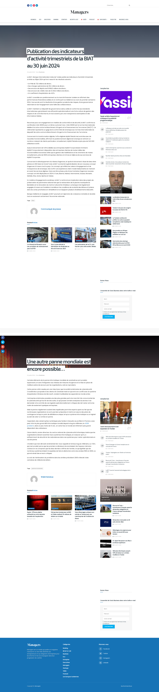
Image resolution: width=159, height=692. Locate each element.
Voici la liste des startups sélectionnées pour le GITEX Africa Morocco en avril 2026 (121, 243)
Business (33, 19)
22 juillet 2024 (31, 72)
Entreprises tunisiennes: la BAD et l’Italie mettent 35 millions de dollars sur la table (61, 514)
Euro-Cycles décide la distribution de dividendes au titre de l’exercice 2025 (60, 246)
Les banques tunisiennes (71, 677)
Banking (56, 19)
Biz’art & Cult (74, 19)
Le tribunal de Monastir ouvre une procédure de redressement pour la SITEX (37, 246)
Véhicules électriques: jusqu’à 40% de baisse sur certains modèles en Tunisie (121, 553)
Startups (64, 19)
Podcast (92, 19)
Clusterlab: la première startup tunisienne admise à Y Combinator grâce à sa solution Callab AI (117, 139)
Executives (47, 19)
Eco (40, 19)
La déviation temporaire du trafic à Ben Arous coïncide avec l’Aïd (122, 199)
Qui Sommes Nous (126, 686)
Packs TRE (113, 19)
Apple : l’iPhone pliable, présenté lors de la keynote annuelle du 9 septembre (36, 514)
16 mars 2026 (31, 251)
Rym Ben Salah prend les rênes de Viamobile (118, 156)
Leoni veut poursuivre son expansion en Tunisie (109, 427)
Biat (33, 200)
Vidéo (84, 19)
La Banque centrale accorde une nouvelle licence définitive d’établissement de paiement (117, 130)
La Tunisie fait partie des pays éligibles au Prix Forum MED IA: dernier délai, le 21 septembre (115, 495)
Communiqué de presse (51, 209)
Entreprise (66, 659)
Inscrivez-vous (123, 19)
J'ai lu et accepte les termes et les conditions (114, 313)
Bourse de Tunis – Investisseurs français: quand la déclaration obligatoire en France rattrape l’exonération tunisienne (117, 462)
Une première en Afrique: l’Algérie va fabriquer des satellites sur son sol (120, 232)
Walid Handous (47, 477)
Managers (66, 665)
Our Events (103, 19)
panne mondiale (37, 468)
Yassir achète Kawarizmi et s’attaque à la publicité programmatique (110, 118)
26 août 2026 (117, 536)
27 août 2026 (31, 519)
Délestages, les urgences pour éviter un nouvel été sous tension (122, 532)
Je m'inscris (108, 317)
